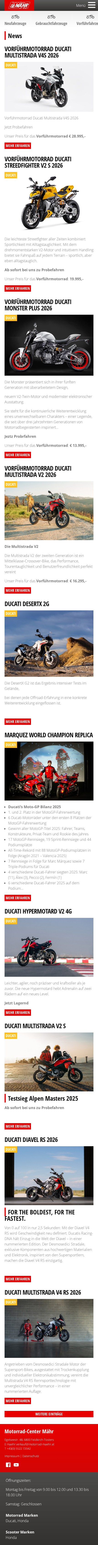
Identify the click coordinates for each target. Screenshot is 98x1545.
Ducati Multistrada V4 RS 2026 (43, 1292)
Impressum (12, 1456)
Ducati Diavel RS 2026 (31, 1139)
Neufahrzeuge (15, 23)
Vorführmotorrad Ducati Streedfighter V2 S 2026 (38, 162)
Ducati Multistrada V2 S (35, 1025)
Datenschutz (30, 1456)
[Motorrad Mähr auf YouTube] (16, 1467)
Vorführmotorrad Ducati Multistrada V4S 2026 (38, 51)
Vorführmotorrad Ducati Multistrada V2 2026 (38, 471)
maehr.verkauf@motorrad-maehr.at (30, 1444)
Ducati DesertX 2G (27, 603)
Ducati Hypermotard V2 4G (38, 911)
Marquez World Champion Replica (49, 734)
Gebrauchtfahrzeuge (51, 23)
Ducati (11, 1520)
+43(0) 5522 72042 (19, 1448)
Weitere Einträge (49, 1414)
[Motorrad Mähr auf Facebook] (8, 1467)
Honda (23, 1520)
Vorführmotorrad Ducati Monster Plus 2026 (38, 304)
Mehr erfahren (18, 145)
